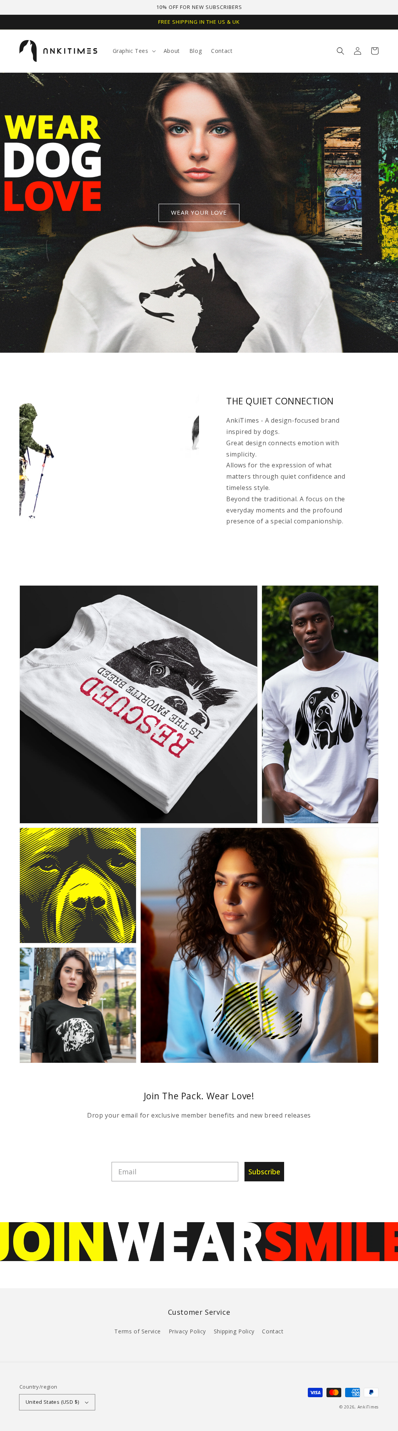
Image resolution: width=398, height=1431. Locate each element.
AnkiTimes (368, 1407)
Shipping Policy (234, 1331)
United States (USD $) (52, 1401)
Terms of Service (137, 1331)
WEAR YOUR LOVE (199, 212)
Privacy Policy (187, 1331)
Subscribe (264, 1171)
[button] (340, 50)
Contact (272, 1331)
